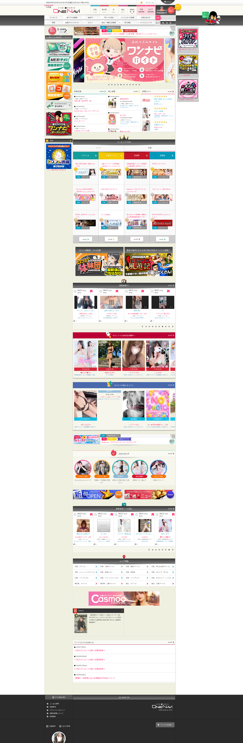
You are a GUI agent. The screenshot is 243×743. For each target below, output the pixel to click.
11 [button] (139, 84)
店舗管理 (52, 726)
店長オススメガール (72, 23)
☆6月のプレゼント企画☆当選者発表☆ (89, 650)
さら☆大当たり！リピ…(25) (137, 314)
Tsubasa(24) (163, 314)
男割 (53, 23)
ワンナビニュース (146, 23)
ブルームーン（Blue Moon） (161, 189)
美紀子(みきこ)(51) (124, 537)
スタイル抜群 (158, 111)
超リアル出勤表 (72, 17)
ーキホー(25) (144, 537)
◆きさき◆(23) (85, 373)
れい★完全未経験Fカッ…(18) (158, 425)
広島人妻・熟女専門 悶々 (83, 101)
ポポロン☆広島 (137, 318)
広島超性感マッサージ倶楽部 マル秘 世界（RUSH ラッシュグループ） (129, 34)
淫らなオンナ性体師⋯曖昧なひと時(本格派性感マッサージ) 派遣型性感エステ (136, 216)
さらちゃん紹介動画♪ (137, 310)
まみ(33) (83, 537)
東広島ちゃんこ (158, 104)
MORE (102, 91)
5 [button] (121, 84)
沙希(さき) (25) (158, 127)
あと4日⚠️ (103, 534)
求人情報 (127, 23)
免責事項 (53, 707)
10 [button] (136, 84)
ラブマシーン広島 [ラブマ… (104, 541)
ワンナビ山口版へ (166, 725)
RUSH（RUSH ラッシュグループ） (85, 216)
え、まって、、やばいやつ (86, 310)
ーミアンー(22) (134, 425)
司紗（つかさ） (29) (159, 113)
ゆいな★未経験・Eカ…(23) (111, 314)
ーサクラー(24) (165, 537)
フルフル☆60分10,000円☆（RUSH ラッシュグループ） (85, 190)
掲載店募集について (56, 713)
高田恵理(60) (124, 99)
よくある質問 (54, 704)
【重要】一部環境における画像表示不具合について (94, 678)
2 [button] (112, 84)
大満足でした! (159, 125)
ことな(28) (157, 373)
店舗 (157, 18)
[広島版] (67, 13)
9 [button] (133, 84)
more (171, 335)
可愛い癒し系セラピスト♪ (163, 310)
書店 (51, 140)
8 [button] (130, 84)
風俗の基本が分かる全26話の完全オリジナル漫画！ (148, 250)
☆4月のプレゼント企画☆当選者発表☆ (89, 669)
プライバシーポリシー (57, 710)
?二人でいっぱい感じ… (124, 534)
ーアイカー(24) (134, 373)
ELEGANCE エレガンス (109, 189)
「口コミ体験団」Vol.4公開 (89, 250)
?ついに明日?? (165, 534)
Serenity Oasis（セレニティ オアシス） (87, 111)
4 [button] (118, 84)
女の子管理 (66, 726)
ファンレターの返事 (127, 17)
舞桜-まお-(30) (125, 131)
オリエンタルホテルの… (83, 534)
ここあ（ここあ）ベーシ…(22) (109, 397)
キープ (150, 2)
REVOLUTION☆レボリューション (161, 216)
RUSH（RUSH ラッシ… (144, 541)
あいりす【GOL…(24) (103, 537)
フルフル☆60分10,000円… (111, 318)
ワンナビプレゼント (172, 8)
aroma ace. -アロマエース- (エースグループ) (136, 190)
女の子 (158, 23)
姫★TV (90, 17)
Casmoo (81, 611)
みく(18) (123, 115)
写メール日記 (109, 17)
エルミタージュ (79, 121)
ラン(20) (86, 314)
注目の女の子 (145, 17)
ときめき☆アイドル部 (81, 131)
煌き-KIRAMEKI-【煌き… (85, 318)
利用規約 (53, 716)
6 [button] (124, 84)
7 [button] (127, 84)
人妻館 (156, 129)
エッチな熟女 (105, 214)
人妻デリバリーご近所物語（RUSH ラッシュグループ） (111, 165)
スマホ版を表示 (60, 697)
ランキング (53, 17)
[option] (124, 60)
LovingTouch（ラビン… (162, 318)
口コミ (90, 23)
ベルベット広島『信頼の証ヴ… (124, 541)
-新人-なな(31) (85, 425)
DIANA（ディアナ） (159, 164)
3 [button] (115, 84)
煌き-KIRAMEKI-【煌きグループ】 (85, 165)
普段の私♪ (111, 310)
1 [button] (108, 84)
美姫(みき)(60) (109, 373)
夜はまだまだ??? (144, 534)
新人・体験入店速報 (109, 23)
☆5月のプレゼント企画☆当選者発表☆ (89, 660)
